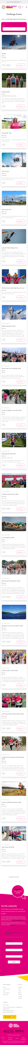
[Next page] (20, 881)
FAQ (4, 990)
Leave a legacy (6, 992)
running (8, 508)
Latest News (5, 994)
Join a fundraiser (6, 989)
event (4, 65)
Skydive (8, 65)
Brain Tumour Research (15, 1035)
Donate (4, 987)
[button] (20, 7)
